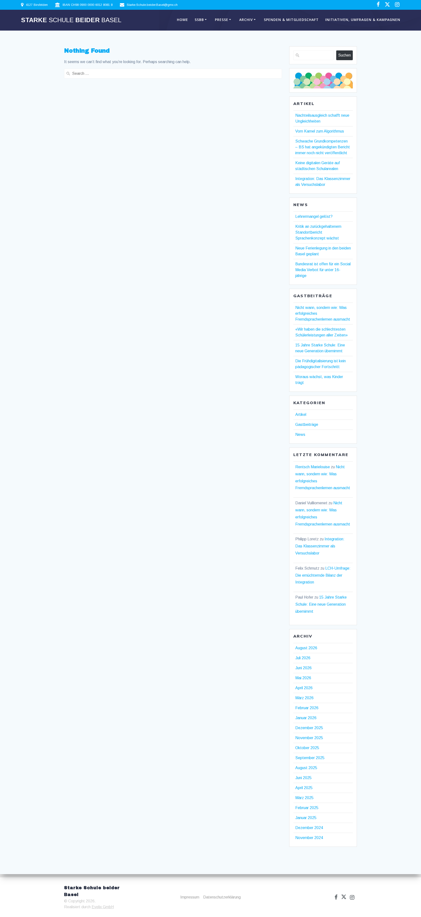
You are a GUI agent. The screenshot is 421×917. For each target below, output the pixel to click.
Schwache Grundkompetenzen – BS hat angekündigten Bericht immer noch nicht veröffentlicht (322, 147)
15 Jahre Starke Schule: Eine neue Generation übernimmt (321, 604)
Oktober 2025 (307, 748)
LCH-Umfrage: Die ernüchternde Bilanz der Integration (323, 575)
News (300, 434)
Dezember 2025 (309, 728)
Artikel (300, 414)
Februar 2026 (306, 708)
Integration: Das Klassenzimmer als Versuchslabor (319, 546)
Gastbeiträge (306, 424)
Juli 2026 (302, 658)
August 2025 (306, 768)
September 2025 (310, 758)
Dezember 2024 (309, 828)
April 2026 (304, 688)
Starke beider (71, 20)
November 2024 (309, 838)
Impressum (189, 897)
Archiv (246, 19)
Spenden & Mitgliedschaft (291, 19)
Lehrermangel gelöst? (314, 216)
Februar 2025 (306, 808)
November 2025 (309, 738)
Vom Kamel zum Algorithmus (319, 131)
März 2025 (304, 798)
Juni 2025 (303, 778)
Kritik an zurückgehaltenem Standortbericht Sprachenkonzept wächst (318, 232)
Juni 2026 (303, 668)
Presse (221, 19)
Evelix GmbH (103, 907)
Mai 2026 (303, 678)
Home (182, 19)
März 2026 (304, 698)
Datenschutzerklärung (222, 897)
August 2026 (306, 648)
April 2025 (304, 788)
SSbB (199, 19)
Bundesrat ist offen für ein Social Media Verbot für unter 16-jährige (323, 270)
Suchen (344, 55)
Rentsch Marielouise (312, 467)
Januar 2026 (305, 718)
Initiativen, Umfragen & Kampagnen (362, 19)
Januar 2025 (305, 818)
